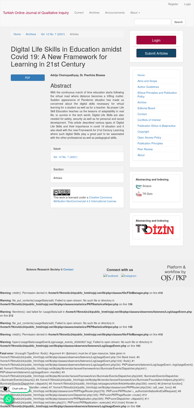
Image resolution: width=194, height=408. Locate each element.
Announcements (115, 12)
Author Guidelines (148, 87)
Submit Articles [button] (156, 53)
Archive (142, 102)
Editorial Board (146, 108)
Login (187, 4)
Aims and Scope (147, 81)
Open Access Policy (149, 137)
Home (17, 34)
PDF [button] (27, 78)
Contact (142, 114)
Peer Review (145, 149)
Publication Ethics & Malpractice (157, 126)
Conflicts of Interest (149, 120)
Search (178, 22)
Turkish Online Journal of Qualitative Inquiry (36, 12)
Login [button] (156, 40)
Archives (94, 12)
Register (173, 4)
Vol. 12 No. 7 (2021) (53, 34)
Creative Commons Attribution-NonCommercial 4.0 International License (84, 199)
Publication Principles (150, 143)
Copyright (143, 131)
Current (79, 12)
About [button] (134, 12)
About (141, 155)
